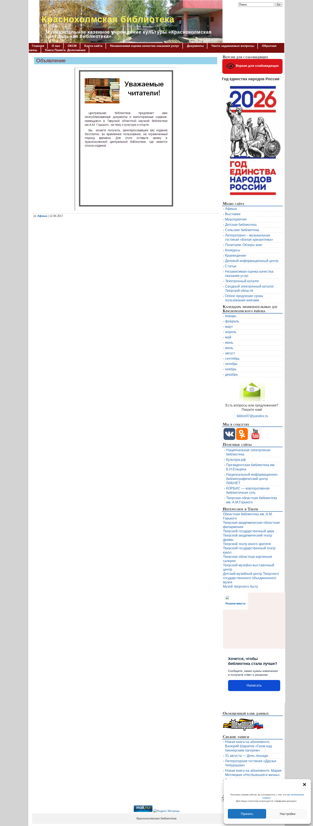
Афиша (42, 216)
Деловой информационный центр (251, 261)
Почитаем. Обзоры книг (243, 245)
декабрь (231, 374)
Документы (195, 45)
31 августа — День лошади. (247, 755)
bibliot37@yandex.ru (252, 416)
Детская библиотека (241, 224)
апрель (230, 332)
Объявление (51, 60)
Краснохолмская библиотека (108, 19)
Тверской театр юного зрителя (247, 544)
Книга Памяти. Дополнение (65, 50)
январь (230, 316)
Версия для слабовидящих (257, 65)
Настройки (287, 814)
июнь (229, 342)
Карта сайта (93, 45)
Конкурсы (232, 250)
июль (229, 348)
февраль (232, 321)
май (228, 337)
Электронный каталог (242, 281)
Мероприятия (236, 219)
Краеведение (235, 255)
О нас (56, 45)
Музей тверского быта (240, 586)
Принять (247, 814)
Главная (38, 45)
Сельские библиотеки (242, 230)
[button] (304, 784)
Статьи (230, 266)
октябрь (231, 364)
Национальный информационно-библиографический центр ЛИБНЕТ (252, 479)
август (230, 353)
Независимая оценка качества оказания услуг (144, 45)
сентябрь (232, 358)
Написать (254, 685)
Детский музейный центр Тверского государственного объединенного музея (251, 578)
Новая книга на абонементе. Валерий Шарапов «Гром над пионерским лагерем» (248, 746)
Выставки (232, 214)
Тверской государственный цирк (248, 531)
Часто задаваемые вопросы (232, 45)
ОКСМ (72, 45)
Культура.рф (236, 459)
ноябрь (230, 369)
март (229, 326)
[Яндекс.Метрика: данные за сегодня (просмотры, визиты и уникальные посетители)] (166, 811)
